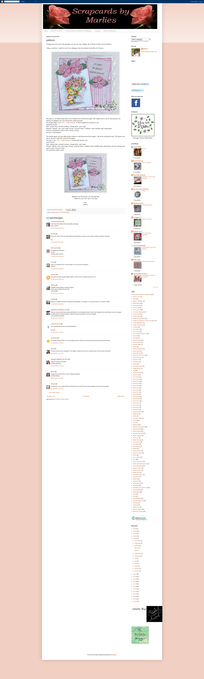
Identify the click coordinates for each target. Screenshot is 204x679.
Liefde (134, 416)
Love (134, 422)
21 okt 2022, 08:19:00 (57, 242)
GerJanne (54, 338)
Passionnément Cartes (140, 274)
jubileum (136, 550)
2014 (134, 591)
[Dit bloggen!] (69, 210)
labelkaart (136, 414)
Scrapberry (136, 477)
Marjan (53, 384)
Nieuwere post (51, 396)
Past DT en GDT (56, 31)
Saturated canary (138, 474)
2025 (134, 531)
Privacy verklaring (109, 31)
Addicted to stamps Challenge (141, 294)
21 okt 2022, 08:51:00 (57, 256)
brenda (53, 234)
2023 (134, 536)
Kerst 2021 (136, 401)
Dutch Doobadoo (138, 349)
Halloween (136, 359)
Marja (52, 371)
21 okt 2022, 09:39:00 (57, 304)
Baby (134, 299)
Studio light (136, 492)
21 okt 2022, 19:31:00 (57, 332)
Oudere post (120, 396)
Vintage (135, 505)
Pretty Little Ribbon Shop (140, 464)
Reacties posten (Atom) (62, 399)
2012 (134, 596)
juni (136, 561)
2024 (134, 533)
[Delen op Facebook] (73, 210)
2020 (134, 576)
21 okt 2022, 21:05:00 (57, 343)
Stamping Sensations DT (140, 487)
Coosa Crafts (136, 314)
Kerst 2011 (136, 379)
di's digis (135, 338)
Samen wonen (137, 470)
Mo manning (136, 446)
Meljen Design (137, 440)
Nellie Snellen (137, 451)
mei (136, 563)
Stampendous (137, 483)
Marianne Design (138, 433)
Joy (134, 370)
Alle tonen (155, 287)
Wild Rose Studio (138, 511)
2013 (134, 594)
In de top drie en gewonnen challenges (78, 31)
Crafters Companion (138, 318)
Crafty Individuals (138, 322)
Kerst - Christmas (146, 162)
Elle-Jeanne (54, 248)
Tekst (134, 496)
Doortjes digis (137, 344)
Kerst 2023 (136, 405)
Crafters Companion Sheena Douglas (144, 320)
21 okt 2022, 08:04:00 (57, 228)
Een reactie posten (54, 392)
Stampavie (136, 481)
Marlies (145, 49)
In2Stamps (136, 362)
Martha (53, 285)
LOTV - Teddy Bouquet (68, 122)
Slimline (135, 479)
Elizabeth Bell (137, 353)
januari (137, 571)
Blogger (114, 654)
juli (136, 558)
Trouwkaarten (137, 498)
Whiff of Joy (136, 507)
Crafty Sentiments (138, 325)
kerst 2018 (136, 394)
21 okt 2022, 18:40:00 (57, 318)
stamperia (136, 485)
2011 (134, 599)
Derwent (135, 336)
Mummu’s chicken (147, 219)
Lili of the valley (137, 418)
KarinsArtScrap (56, 324)
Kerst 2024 (136, 407)
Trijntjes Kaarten (138, 203)
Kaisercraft (136, 375)
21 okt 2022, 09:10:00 (57, 293)
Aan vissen (137, 548)
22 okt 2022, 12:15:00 (57, 366)
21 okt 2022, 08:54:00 (57, 269)
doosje (135, 346)
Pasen (135, 455)
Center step (136, 307)
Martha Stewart (137, 435)
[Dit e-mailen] (67, 210)
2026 (134, 528)
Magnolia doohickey (138, 427)
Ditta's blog (136, 260)
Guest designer (137, 357)
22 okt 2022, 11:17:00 (57, 353)
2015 (134, 589)
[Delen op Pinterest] (75, 210)
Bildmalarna (136, 303)
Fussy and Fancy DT (139, 355)
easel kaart (136, 351)
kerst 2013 (136, 383)
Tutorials (97, 31)
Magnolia (135, 425)
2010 (134, 601)
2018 (134, 581)
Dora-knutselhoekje (139, 245)
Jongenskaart (137, 368)
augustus (137, 556)
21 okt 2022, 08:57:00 (57, 279)
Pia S (52, 348)
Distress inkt (136, 340)
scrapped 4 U (137, 217)
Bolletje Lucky (137, 231)
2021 (134, 574)
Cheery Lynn (136, 310)
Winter (144, 190)
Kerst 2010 (136, 377)
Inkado (135, 364)
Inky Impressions (137, 366)
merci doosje (136, 442)
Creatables (136, 329)
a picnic (144, 148)
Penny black (136, 457)
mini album (136, 444)
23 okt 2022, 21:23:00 (57, 378)
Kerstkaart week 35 (147, 205)
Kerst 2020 (136, 398)
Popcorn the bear (138, 461)
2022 (134, 538)
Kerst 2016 (136, 390)
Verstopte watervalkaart (148, 261)
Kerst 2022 (136, 403)
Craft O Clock (136, 316)
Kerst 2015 (136, 388)
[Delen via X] (71, 210)
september (138, 553)
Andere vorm (136, 297)
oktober (137, 545)
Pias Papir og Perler (139, 175)
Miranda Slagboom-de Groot (59, 359)
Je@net (53, 274)
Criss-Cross (136, 331)
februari (137, 568)
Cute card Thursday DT (139, 333)
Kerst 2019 (136, 396)
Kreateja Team (137, 412)
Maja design (66, 212)
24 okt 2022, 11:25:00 (57, 389)
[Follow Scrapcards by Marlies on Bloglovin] (140, 85)
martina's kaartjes (56, 221)
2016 (134, 586)
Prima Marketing (137, 466)
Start (46, 31)
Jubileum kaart (55, 212)
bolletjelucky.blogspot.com (59, 310)
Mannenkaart (136, 431)
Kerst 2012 (136, 381)
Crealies (135, 327)
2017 (134, 584)
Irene (52, 262)
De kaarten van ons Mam (141, 189)
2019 (134, 579)
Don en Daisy (137, 342)
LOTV (60, 212)
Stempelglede (137, 490)
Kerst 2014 (136, 385)
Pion (134, 459)
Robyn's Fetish (137, 468)
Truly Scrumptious (138, 500)
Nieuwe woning (137, 453)
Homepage (86, 396)
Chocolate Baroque (138, 312)
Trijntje (53, 299)
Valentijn (135, 503)
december (138, 541)
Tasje (134, 494)
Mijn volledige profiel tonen (149, 51)
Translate (145, 41)
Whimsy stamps (137, 509)
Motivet (135, 448)
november (138, 543)
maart (136, 566)
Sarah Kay (136, 472)
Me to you (135, 437)
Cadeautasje (136, 305)
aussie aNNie (137, 147)
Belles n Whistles (138, 301)
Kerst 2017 (136, 392)
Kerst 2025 (136, 409)
